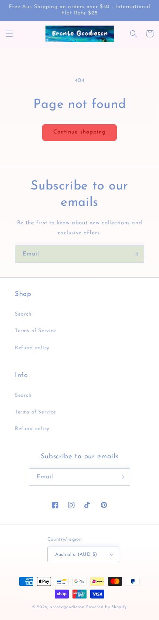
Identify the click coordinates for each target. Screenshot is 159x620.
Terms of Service (35, 331)
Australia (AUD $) (76, 554)
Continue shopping (79, 132)
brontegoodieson (67, 607)
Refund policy (32, 348)
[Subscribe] (136, 254)
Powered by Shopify (106, 607)
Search (23, 314)
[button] (9, 34)
